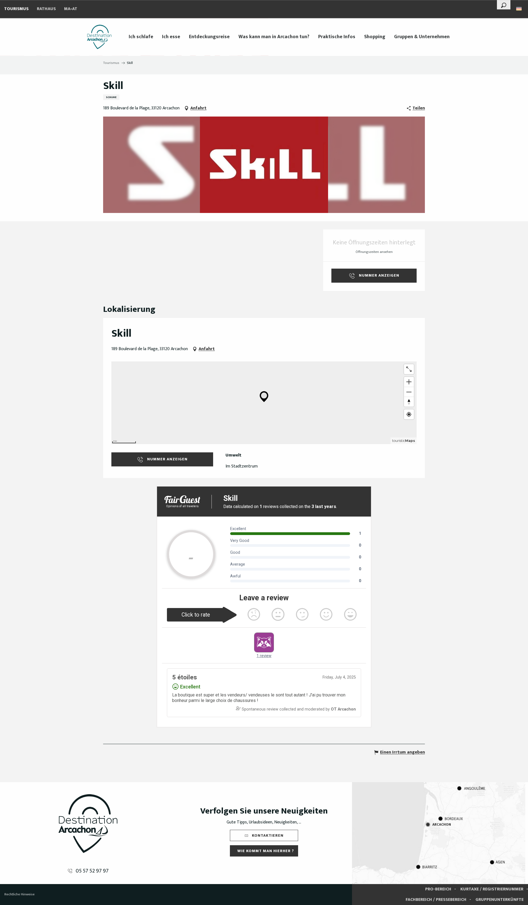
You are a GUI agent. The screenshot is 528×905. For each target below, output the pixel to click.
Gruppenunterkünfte (499, 899)
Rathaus (46, 9)
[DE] (519, 8)
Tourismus (16, 9)
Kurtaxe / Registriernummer (491, 889)
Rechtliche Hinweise (19, 894)
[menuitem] (99, 36)
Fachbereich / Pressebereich (436, 899)
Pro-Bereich (438, 889)
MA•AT (70, 9)
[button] (503, 4)
